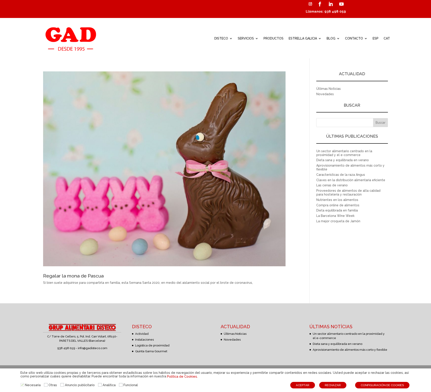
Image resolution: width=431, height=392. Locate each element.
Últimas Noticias (328, 88)
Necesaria (33, 385)
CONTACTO (354, 38)
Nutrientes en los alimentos (337, 200)
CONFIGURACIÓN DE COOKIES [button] (382, 385)
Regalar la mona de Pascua (73, 276)
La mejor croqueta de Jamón (338, 221)
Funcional (130, 385)
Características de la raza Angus (340, 174)
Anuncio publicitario (80, 385)
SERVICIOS (246, 38)
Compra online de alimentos (337, 205)
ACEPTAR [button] (302, 385)
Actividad (142, 333)
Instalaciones (144, 339)
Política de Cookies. (182, 376)
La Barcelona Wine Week (335, 216)
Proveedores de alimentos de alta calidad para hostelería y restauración (348, 192)
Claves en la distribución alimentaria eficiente (350, 180)
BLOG (331, 38)
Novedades (325, 94)
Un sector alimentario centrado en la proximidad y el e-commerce (344, 153)
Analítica (109, 385)
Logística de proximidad (152, 345)
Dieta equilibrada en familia (337, 210)
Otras (52, 385)
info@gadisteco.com (92, 348)
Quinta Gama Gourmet (151, 351)
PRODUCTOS (274, 38)
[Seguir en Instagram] (310, 4)
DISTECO (221, 38)
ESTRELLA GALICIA (303, 38)
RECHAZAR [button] (333, 385)
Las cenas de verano (332, 185)
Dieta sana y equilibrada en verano (342, 160)
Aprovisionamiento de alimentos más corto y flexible (350, 349)
